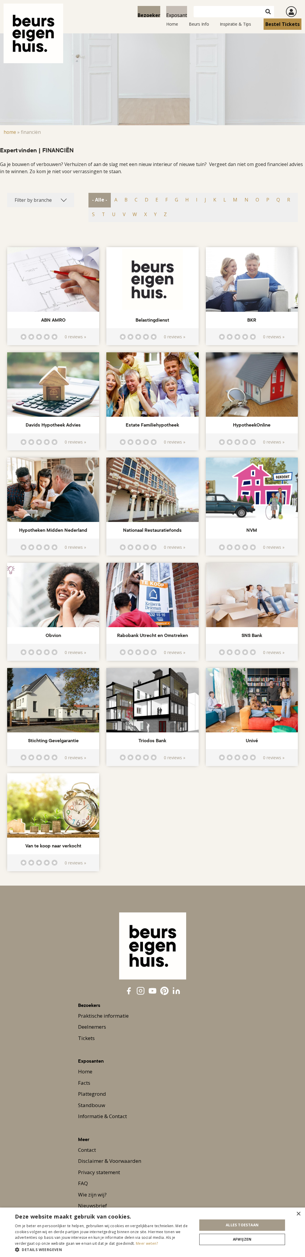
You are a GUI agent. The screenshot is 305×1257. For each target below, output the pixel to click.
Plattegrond (92, 1093)
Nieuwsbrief (92, 1205)
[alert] (152, 1232)
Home (172, 24)
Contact (87, 1149)
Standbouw (91, 1105)
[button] (103, 1250)
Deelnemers (92, 1026)
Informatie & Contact (102, 1116)
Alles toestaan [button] (242, 1224)
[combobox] (40, 200)
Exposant (176, 14)
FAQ (83, 1183)
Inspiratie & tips (235, 24)
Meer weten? (147, 1243)
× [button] (298, 1214)
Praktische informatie (103, 1015)
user (291, 11)
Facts (84, 1082)
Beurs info (199, 24)
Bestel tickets (282, 24)
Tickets (86, 1038)
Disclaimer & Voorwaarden (109, 1160)
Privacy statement (99, 1172)
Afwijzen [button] (242, 1239)
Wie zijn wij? (92, 1194)
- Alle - (99, 199)
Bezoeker (149, 14)
